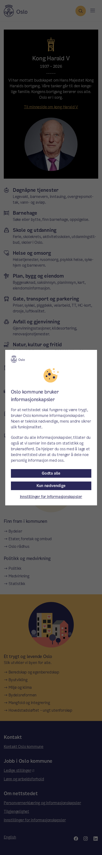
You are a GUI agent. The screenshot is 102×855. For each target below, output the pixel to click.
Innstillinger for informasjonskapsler (51, 496)
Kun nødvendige (51, 485)
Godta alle (51, 473)
